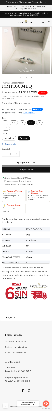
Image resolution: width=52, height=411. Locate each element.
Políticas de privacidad (16, 347)
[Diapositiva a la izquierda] (20, 77)
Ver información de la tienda (18, 185)
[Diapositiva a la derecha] (31, 77)
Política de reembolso (15, 353)
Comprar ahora (26, 169)
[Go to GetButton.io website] (46, 408)
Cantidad (6, 149)
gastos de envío (25, 96)
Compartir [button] (10, 317)
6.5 (30, 123)
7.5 (6, 128)
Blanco (24, 138)
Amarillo (9, 138)
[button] (3, 22)
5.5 (13, 123)
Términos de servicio (15, 341)
